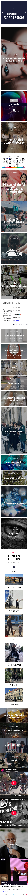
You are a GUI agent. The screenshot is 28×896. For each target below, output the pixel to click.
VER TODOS (14, 571)
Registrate (16, 314)
